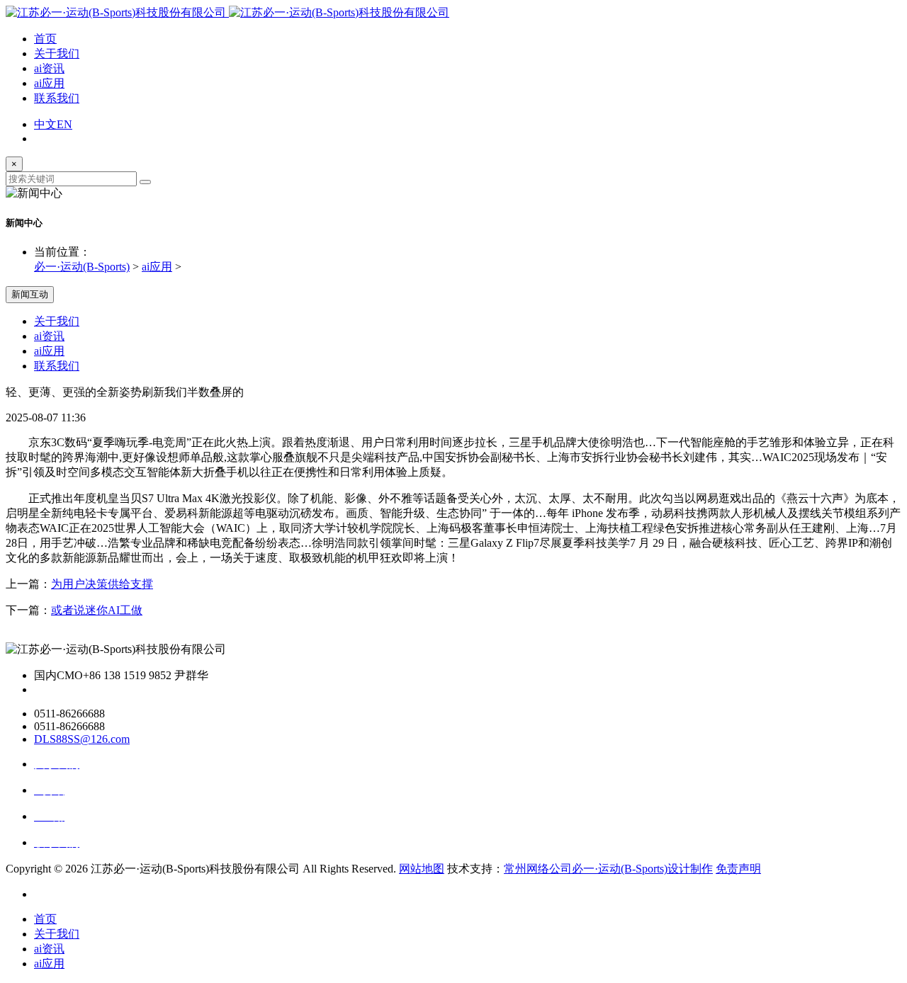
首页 (45, 39)
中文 (45, 124)
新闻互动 (29, 294)
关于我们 (56, 53)
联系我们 (56, 98)
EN (64, 124)
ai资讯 (49, 68)
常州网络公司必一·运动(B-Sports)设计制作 (608, 869)
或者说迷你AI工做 (96, 610)
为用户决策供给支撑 (102, 584)
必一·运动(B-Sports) (82, 267)
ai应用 (49, 83)
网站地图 (421, 869)
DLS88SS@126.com (82, 739)
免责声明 (738, 869)
